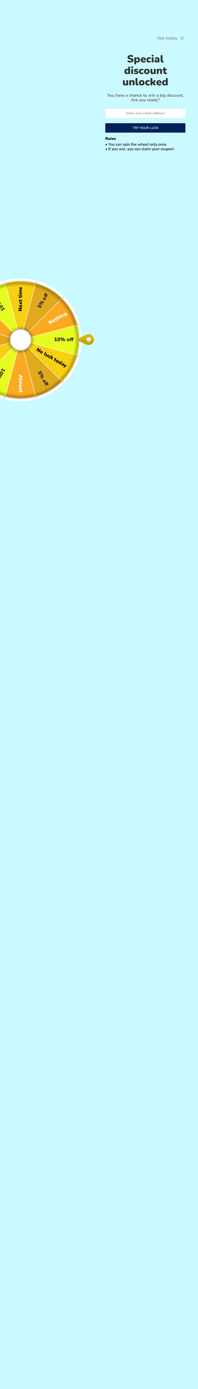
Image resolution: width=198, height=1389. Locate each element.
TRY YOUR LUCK (145, 128)
